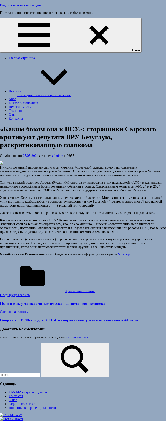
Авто (12, 99)
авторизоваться (77, 337)
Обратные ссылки (22, 404)
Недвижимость (20, 107)
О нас (13, 114)
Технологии (17, 110)
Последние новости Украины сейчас (44, 95)
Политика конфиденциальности (32, 408)
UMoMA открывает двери (28, 392)
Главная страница (22, 58)
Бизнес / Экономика (23, 103)
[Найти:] (20, 374)
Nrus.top (124, 254)
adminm (57, 155)
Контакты (16, 118)
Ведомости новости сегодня (21, 5)
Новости (15, 91)
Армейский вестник (80, 291)
